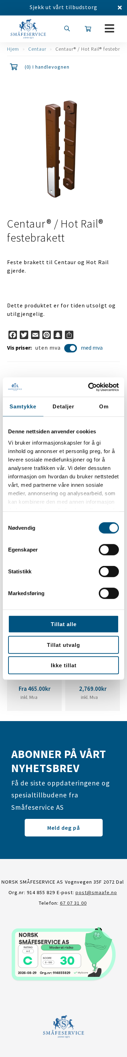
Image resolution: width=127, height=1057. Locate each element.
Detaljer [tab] (63, 406)
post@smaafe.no (96, 892)
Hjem (13, 49)
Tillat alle (64, 624)
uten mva (48, 347)
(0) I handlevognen (47, 67)
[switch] (109, 549)
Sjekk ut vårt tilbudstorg (63, 7)
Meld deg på (63, 827)
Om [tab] (104, 406)
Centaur (37, 49)
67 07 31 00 (73, 903)
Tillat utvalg (63, 645)
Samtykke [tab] (23, 406)
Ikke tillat (64, 665)
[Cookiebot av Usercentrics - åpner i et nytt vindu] (89, 386)
